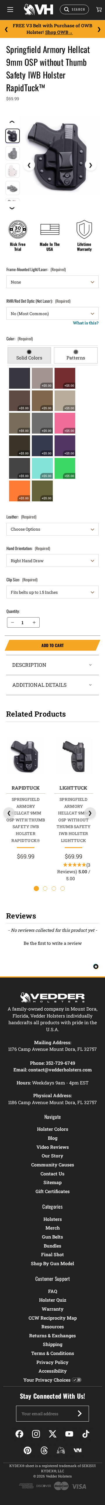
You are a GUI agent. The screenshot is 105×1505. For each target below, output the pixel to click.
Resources (52, 1326)
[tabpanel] (53, 434)
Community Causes (52, 1164)
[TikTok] (86, 1434)
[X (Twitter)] (52, 1434)
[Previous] (6, 29)
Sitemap (52, 1182)
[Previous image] (29, 165)
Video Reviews (52, 1147)
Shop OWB (56, 32)
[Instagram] (36, 1434)
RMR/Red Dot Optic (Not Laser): (38, 301)
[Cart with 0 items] (98, 9)
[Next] (99, 29)
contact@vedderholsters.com (60, 1069)
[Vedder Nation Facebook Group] (77, 1450)
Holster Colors (52, 1129)
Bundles (52, 1246)
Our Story (52, 1156)
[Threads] (44, 1450)
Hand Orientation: (28, 548)
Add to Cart (34, 645)
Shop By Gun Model (52, 1263)
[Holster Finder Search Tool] (74, 9)
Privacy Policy (52, 1362)
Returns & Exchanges (52, 1335)
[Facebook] (19, 1434)
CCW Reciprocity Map (53, 1318)
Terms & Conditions (52, 1353)
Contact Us (52, 1173)
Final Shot (52, 1254)
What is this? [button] (86, 323)
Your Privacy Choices (47, 1380)
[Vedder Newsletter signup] (79, 1413)
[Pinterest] (27, 1450)
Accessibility (52, 1371)
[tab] (29, 355)
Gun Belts (52, 1237)
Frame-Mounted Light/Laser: (36, 269)
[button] (52, 942)
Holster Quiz (52, 1300)
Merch (53, 1228)
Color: (19, 338)
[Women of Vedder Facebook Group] (61, 1450)
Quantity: (13, 611)
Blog (52, 1138)
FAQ (52, 1291)
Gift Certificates (53, 1191)
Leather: (21, 517)
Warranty (53, 1309)
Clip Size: (22, 579)
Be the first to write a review (53, 943)
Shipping (52, 1344)
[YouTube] (69, 1434)
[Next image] (91, 165)
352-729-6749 (60, 1063)
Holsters (52, 1219)
